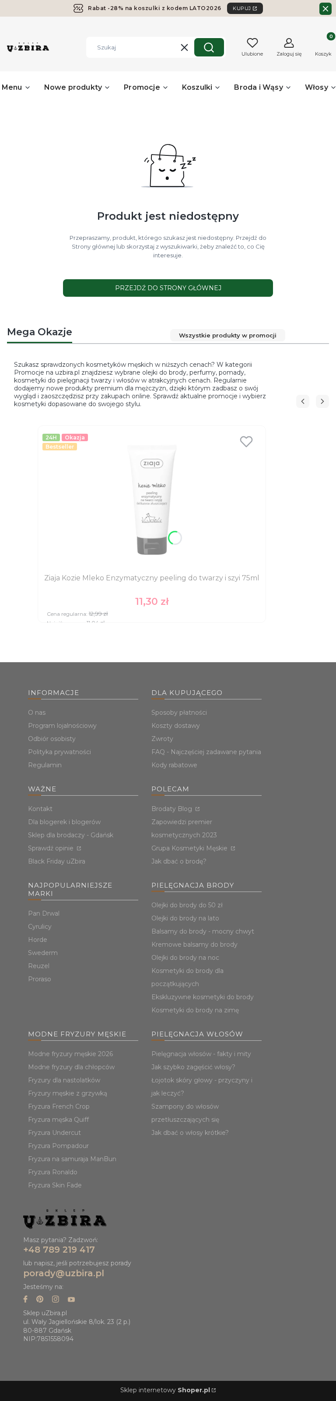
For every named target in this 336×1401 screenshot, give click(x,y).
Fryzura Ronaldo (52, 1172)
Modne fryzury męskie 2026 (70, 1054)
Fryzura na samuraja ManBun (72, 1159)
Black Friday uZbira (56, 861)
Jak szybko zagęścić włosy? (193, 1067)
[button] (209, 47)
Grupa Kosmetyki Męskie (190, 848)
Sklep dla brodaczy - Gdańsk (70, 835)
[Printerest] (39, 1300)
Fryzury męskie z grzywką (67, 1093)
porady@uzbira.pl (63, 1273)
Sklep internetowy (165, 1390)
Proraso (39, 979)
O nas (37, 712)
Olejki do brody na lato (185, 918)
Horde (37, 940)
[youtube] (71, 1300)
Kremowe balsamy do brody (194, 944)
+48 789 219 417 (59, 1249)
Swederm (43, 953)
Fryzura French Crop (59, 1106)
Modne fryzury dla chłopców (71, 1067)
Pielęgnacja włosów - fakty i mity (201, 1054)
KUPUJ (242, 8)
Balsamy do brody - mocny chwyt (202, 931)
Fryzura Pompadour (58, 1146)
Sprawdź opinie (51, 848)
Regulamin (45, 765)
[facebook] (25, 1300)
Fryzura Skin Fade (55, 1185)
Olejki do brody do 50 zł (187, 905)
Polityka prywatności (59, 752)
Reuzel (38, 966)
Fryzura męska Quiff (58, 1120)
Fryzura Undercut (54, 1133)
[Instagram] (55, 1300)
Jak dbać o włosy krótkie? (190, 1133)
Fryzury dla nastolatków (64, 1080)
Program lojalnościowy (62, 726)
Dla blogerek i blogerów (64, 822)
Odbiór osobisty (52, 739)
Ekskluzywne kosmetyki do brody (202, 997)
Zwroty (162, 739)
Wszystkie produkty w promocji (227, 335)
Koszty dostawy (175, 726)
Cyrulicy (40, 926)
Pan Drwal (44, 913)
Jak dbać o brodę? (178, 861)
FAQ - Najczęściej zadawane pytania (206, 752)
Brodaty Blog (172, 809)
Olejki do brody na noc (185, 958)
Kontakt (40, 809)
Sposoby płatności (179, 712)
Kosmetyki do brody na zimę (195, 1010)
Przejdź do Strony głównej (168, 288)
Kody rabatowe (174, 765)
